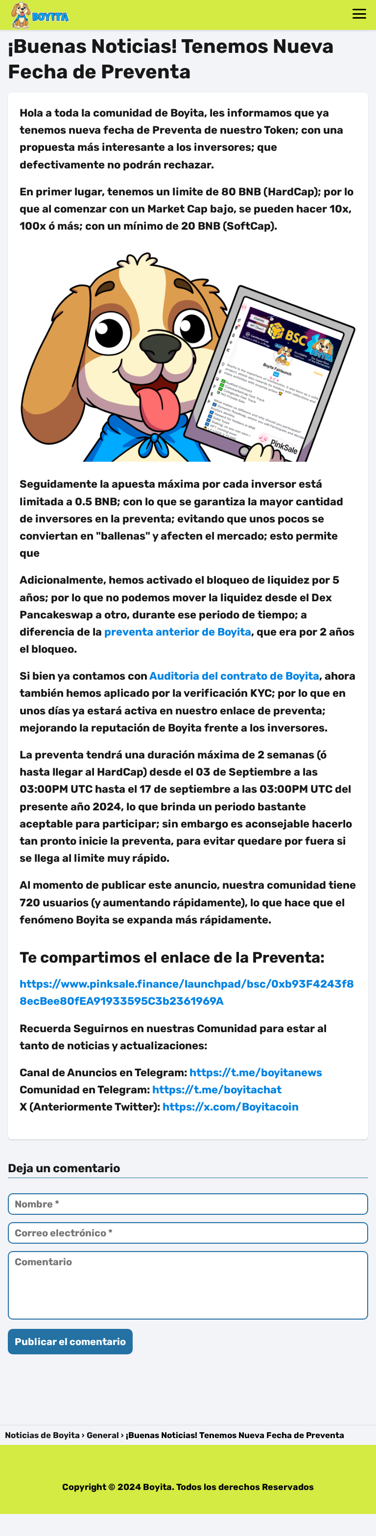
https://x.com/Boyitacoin (231, 1106)
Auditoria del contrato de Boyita (234, 676)
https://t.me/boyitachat (217, 1089)
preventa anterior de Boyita (177, 631)
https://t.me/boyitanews (255, 1072)
